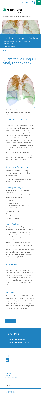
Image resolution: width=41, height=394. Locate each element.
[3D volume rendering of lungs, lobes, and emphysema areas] (20, 89)
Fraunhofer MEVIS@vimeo (17, 339)
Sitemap (8, 373)
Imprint (7, 375)
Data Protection (11, 378)
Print (11, 321)
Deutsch (25, 2)
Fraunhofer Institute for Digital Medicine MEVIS (17, 16)
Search (33, 2)
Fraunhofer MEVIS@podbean (18, 342)
